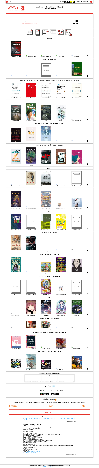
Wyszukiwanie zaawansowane (27, 23)
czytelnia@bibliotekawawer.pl (34, 451)
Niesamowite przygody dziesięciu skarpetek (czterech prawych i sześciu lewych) (37, 381)
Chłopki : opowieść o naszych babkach (48, 376)
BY (73, 1)
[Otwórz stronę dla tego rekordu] (16, 48)
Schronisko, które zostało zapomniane (47, 381)
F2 (86, 1)
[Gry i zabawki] (69, 35)
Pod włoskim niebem (61, 381)
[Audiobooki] (45, 35)
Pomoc (23, 1)
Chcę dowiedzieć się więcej (43, 466)
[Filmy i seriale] (53, 35)
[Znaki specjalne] (77, 23)
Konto (28, 1)
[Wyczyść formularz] (74, 23)
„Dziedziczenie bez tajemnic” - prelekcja (32, 424)
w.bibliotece (43, 402)
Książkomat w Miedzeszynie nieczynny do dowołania (35, 416)
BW (68, 1)
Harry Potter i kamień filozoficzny (30, 376)
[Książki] (30, 35)
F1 (83, 1)
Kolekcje (35, 23)
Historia (17, 1)
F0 (81, 1)
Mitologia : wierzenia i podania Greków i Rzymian (32, 377)
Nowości (12, 1)
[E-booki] (37, 35)
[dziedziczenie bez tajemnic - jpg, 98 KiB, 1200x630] (29, 452)
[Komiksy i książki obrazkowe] (61, 35)
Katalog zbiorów (49, 15)
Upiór (59, 377)
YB (71, 1)
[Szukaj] (77, 21)
